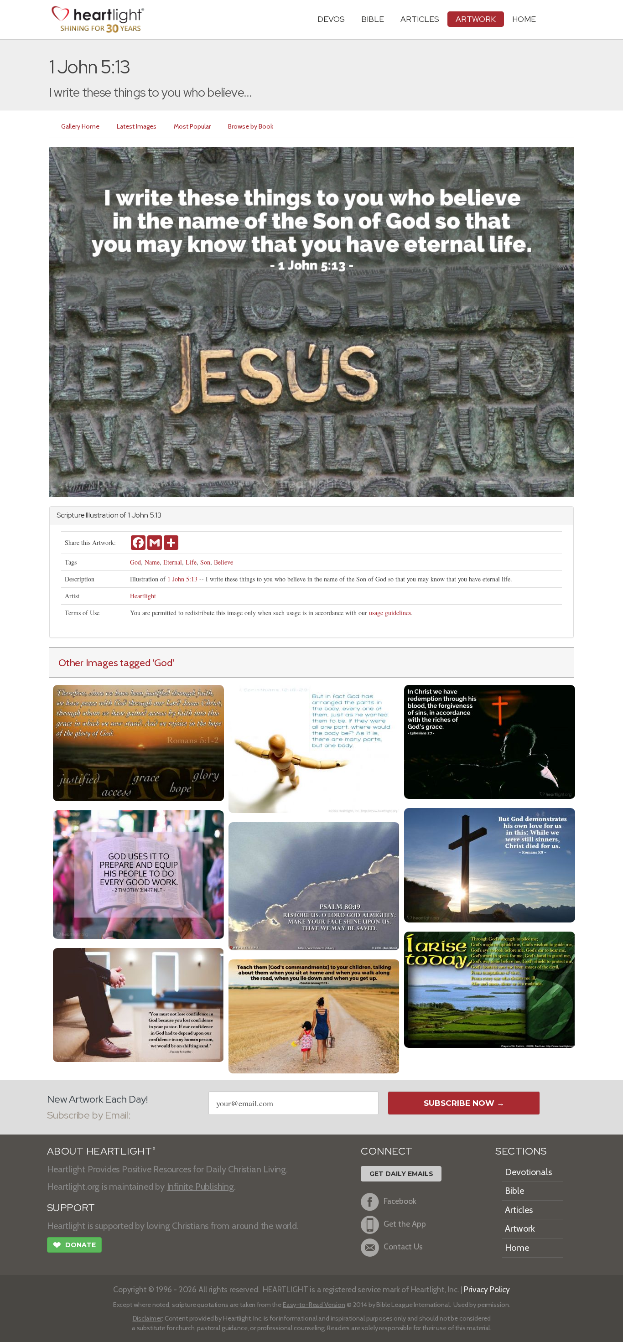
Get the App (405, 1223)
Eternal (172, 562)
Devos (331, 19)
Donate (74, 1245)
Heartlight (143, 595)
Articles (419, 19)
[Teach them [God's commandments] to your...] (314, 1015)
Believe (223, 562)
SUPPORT (71, 1207)
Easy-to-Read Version (314, 1305)
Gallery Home (80, 126)
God (135, 562)
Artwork (476, 19)
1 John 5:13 (182, 579)
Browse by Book (250, 126)
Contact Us (403, 1246)
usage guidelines (390, 612)
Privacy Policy (487, 1289)
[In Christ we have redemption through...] (489, 740)
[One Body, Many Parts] (314, 748)
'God (162, 662)
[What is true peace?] (138, 742)
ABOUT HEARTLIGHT (101, 1151)
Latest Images (136, 126)
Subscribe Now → (464, 1103)
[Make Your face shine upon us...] (314, 885)
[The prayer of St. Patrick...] (489, 988)
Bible (372, 19)
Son (205, 562)
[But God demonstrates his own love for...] (489, 864)
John (139, 515)
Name (152, 562)
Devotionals (528, 1171)
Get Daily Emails (401, 1174)
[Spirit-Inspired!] (138, 873)
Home (517, 1247)
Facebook (400, 1201)
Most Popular (192, 126)
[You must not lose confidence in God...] (138, 1004)
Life (191, 562)
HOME (524, 19)
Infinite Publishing (200, 1186)
